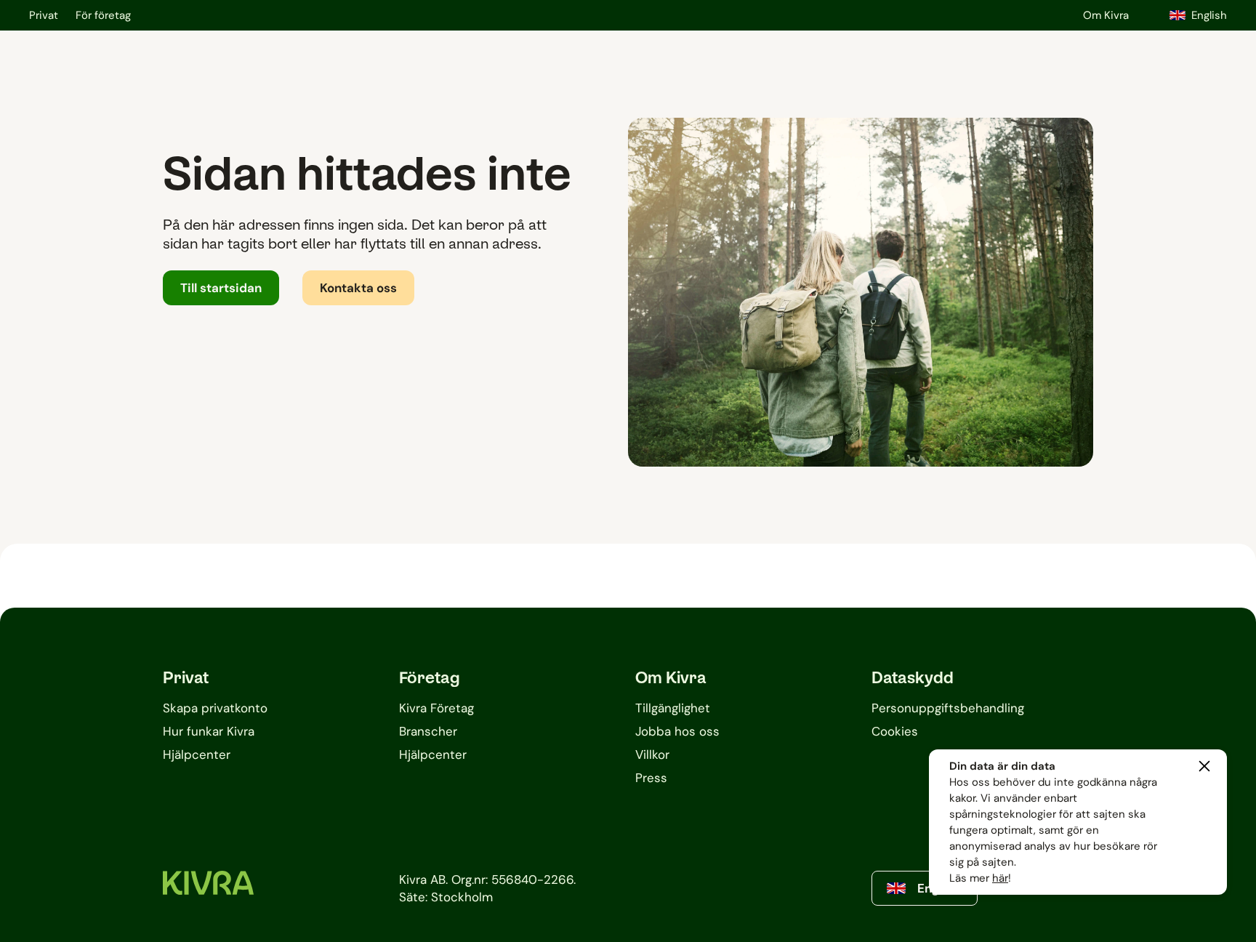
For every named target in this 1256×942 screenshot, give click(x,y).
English (1209, 15)
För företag (103, 15)
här (1000, 878)
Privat (43, 15)
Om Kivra (1106, 15)
